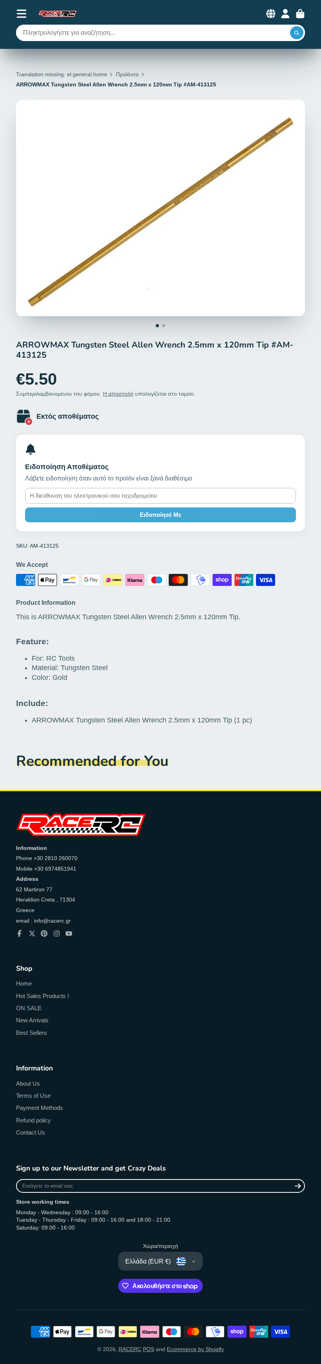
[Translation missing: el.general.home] (57, 13)
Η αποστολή (118, 394)
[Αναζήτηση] (296, 32)
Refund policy (33, 1120)
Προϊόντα (127, 74)
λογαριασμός (285, 13)
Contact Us (30, 1132)
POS (148, 1349)
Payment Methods (39, 1107)
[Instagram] (56, 933)
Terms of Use (33, 1095)
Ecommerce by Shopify (195, 1349)
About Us (28, 1083)
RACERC (130, 1349)
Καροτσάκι (300, 13)
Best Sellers (31, 1032)
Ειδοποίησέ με (160, 514)
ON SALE (28, 1008)
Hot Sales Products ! (42, 996)
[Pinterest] (44, 933)
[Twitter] (32, 933)
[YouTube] (68, 933)
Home (24, 983)
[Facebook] (19, 933)
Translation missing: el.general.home (61, 74)
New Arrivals (32, 1020)
